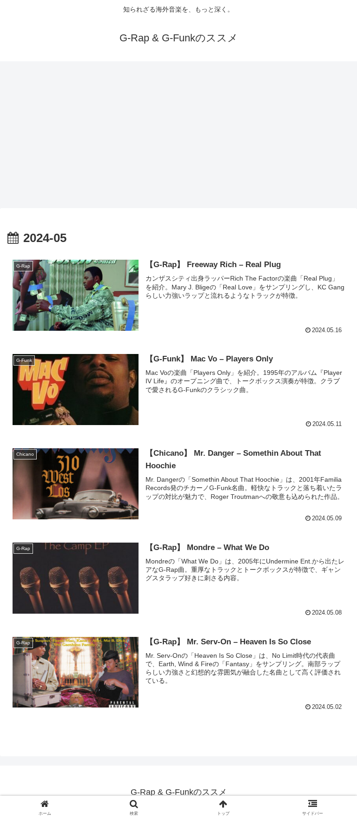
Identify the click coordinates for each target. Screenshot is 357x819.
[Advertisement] (178, 137)
